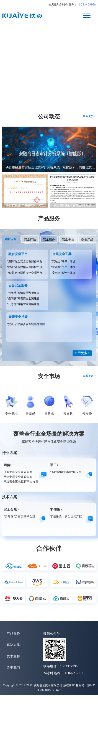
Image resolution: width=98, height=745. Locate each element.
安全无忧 (11, 414)
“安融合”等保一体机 (63, 261)
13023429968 (86, 4)
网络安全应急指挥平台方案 (21, 481)
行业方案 (9, 453)
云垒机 (68, 414)
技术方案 (9, 497)
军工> (54, 465)
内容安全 (20, 90)
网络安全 (52, 90)
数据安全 (85, 90)
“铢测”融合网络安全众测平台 (24, 272)
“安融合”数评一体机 (63, 272)
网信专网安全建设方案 (18, 476)
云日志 (49, 414)
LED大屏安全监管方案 (18, 472)
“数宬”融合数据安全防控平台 (24, 267)
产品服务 (49, 218)
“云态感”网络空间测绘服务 (23, 304)
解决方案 (13, 645)
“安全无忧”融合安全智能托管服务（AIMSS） (34, 324)
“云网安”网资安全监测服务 (23, 298)
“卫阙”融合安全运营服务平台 (24, 261)
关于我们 (13, 667)
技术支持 (13, 656)
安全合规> (11, 509)
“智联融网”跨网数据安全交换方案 (71, 472)
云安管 (87, 414)
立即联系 (16, 65)
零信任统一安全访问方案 (66, 516)
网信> (8, 465)
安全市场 (49, 376)
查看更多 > (89, 116)
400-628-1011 (75, 673)
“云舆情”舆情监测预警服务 (23, 292)
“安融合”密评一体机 (63, 267)
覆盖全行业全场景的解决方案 (49, 434)
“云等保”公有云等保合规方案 (22, 516)
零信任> (56, 509)
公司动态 (49, 116)
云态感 (30, 414)
